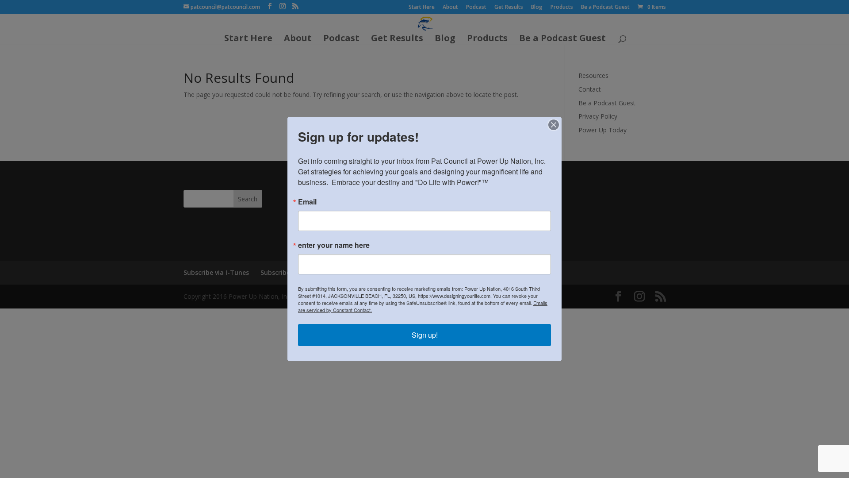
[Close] (553, 125)
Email (307, 201)
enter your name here (334, 245)
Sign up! (425, 335)
